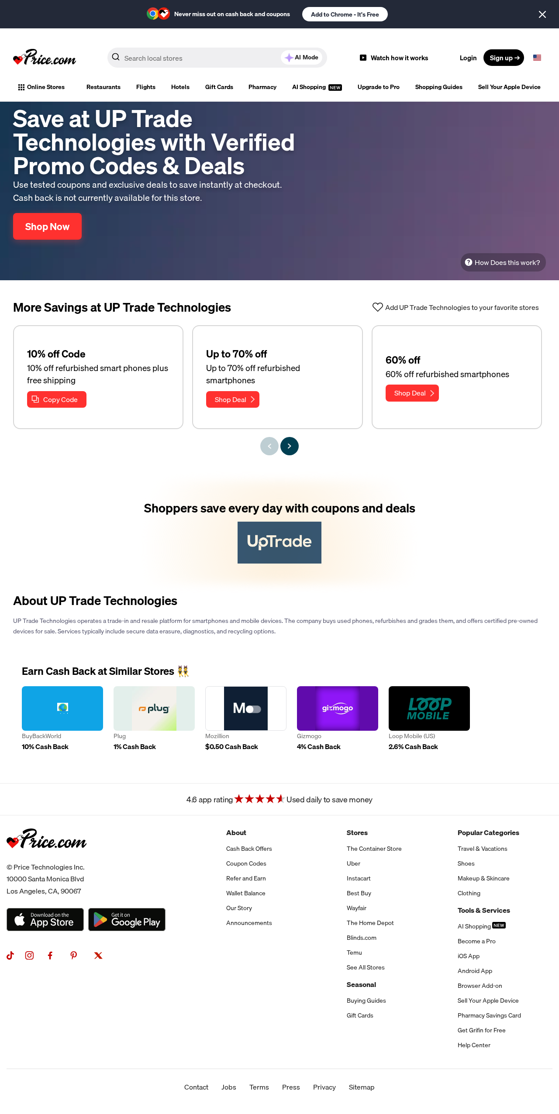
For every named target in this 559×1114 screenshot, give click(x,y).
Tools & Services (484, 910)
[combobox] (217, 57)
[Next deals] (289, 446)
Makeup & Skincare (484, 878)
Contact (196, 1087)
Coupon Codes (246, 863)
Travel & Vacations (482, 848)
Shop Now (47, 226)
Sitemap (362, 1087)
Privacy (324, 1087)
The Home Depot (370, 923)
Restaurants (103, 87)
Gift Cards (219, 87)
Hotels (180, 87)
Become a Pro (477, 941)
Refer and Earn (246, 878)
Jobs (228, 1087)
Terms (259, 1087)
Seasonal (361, 984)
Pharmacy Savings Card (489, 1015)
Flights (145, 87)
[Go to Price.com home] (44, 58)
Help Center (474, 1045)
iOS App (469, 956)
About (236, 832)
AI (306, 57)
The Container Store (374, 848)
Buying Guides (366, 1000)
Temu (354, 952)
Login (468, 57)
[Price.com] (46, 857)
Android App (475, 971)
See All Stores (366, 967)
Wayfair (356, 908)
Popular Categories (488, 832)
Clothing (469, 893)
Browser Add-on (480, 985)
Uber (353, 863)
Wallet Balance (246, 893)
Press (291, 1087)
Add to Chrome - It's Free (345, 14)
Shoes (466, 863)
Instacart (359, 878)
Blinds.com (361, 937)
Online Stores (46, 87)
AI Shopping (309, 87)
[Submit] (116, 59)
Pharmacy (262, 87)
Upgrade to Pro (379, 87)
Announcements (249, 923)
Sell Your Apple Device (509, 87)
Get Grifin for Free (482, 1030)
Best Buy (359, 893)
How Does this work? (507, 262)
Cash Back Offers (249, 848)
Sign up (501, 57)
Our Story (239, 908)
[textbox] (537, 58)
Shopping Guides (438, 87)
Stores (357, 832)
